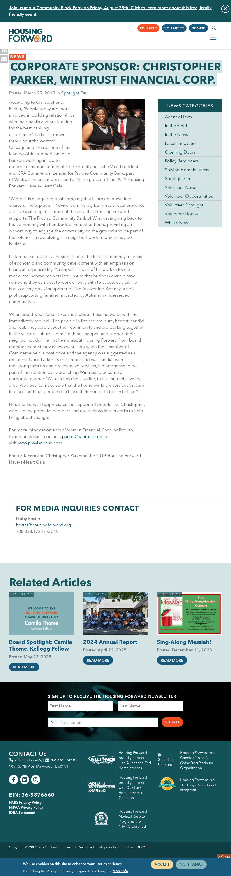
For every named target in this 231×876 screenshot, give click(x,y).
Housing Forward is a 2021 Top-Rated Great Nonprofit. (198, 785)
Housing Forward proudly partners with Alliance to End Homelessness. (135, 760)
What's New (176, 222)
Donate (198, 28)
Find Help (148, 28)
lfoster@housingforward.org (43, 524)
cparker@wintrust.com (82, 436)
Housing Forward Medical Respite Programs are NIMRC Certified (133, 819)
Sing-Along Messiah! (184, 642)
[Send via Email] (4, 59)
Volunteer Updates (183, 213)
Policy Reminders (182, 161)
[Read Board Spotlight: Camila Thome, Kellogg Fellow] (41, 613)
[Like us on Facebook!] (13, 779)
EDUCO (140, 847)
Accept (162, 864)
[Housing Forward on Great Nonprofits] (167, 785)
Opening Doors (180, 152)
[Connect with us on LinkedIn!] (24, 779)
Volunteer (174, 28)
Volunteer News (180, 187)
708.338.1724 (25, 760)
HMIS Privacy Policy (25, 802)
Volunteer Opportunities (189, 196)
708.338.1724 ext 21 (36, 531)
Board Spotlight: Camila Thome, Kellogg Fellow (40, 645)
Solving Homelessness (187, 169)
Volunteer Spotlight (184, 205)
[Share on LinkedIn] (4, 50)
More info (120, 871)
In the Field (176, 125)
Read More (24, 667)
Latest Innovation (181, 143)
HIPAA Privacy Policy (26, 807)
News (17, 56)
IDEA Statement (22, 812)
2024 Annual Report (110, 642)
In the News (176, 134)
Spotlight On (73, 93)
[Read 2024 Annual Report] (115, 613)
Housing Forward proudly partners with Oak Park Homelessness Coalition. (133, 787)
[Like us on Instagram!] (35, 779)
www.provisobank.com (40, 442)
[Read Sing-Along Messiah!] (189, 613)
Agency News (178, 116)
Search (213, 28)
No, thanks (191, 864)
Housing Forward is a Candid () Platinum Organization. (197, 760)
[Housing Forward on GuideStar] (167, 760)
